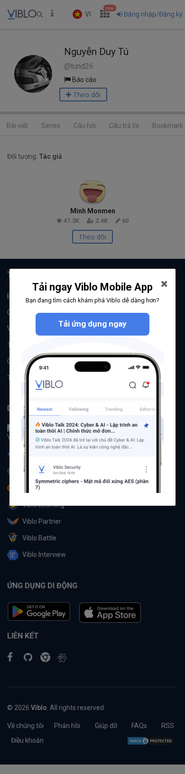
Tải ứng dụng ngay (92, 323)
